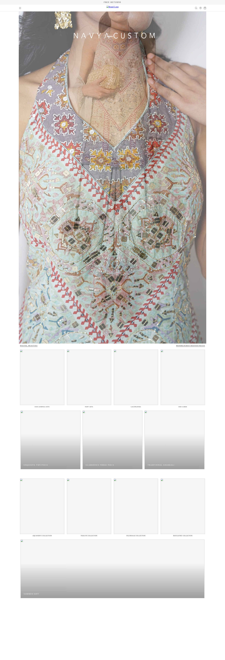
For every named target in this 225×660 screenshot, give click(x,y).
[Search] (196, 8)
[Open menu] (20, 8)
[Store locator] (200, 8)
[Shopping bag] (205, 8)
